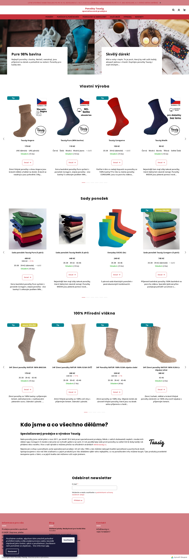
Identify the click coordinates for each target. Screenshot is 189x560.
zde (47, 546)
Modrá (68, 150)
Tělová (166, 150)
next (185, 139)
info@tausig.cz (102, 529)
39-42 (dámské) (116, 150)
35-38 (105, 150)
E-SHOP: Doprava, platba (13, 532)
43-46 (78, 263)
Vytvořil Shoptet (180, 557)
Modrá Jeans (78, 150)
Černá (55, 150)
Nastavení (12, 551)
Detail (26, 162)
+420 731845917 (103, 532)
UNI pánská (34, 150)
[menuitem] (49, 16)
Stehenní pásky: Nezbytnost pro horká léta (67, 528)
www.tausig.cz (100, 444)
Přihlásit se (78, 500)
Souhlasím (68, 540)
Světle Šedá (176, 150)
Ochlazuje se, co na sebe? (60, 534)
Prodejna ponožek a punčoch (14, 529)
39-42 (72, 263)
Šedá (62, 150)
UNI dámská (21, 150)
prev (3, 139)
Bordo (159, 150)
